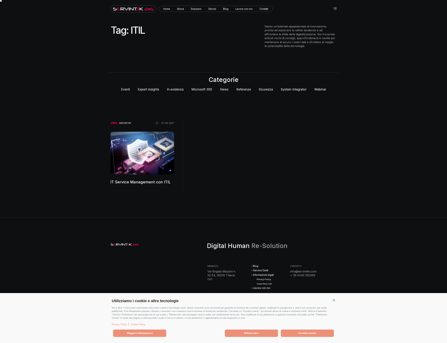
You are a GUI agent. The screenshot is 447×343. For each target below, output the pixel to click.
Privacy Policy (119, 324)
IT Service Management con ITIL (140, 182)
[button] (333, 300)
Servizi (212, 8)
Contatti (263, 8)
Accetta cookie (307, 333)
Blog (225, 8)
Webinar (320, 89)
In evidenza (175, 89)
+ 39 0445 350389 (302, 275)
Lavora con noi (243, 8)
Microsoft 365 (201, 89)
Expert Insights (148, 89)
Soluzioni (196, 8)
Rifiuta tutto (251, 333)
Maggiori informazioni (140, 333)
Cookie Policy (137, 324)
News (224, 89)
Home (166, 8)
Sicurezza (266, 89)
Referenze (243, 89)
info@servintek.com (303, 271)
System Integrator (293, 89)
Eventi (125, 89)
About (180, 8)
